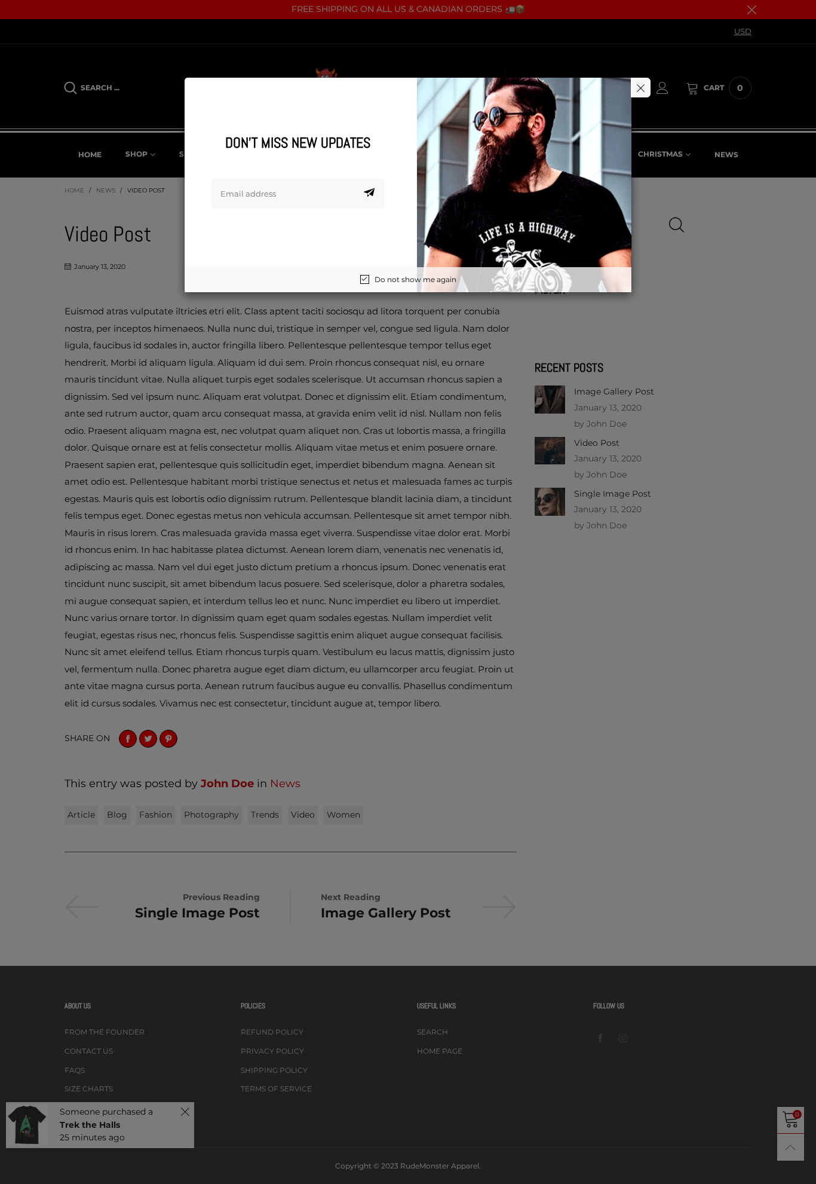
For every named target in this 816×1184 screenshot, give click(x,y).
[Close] (641, 87)
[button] (369, 194)
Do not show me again (415, 279)
